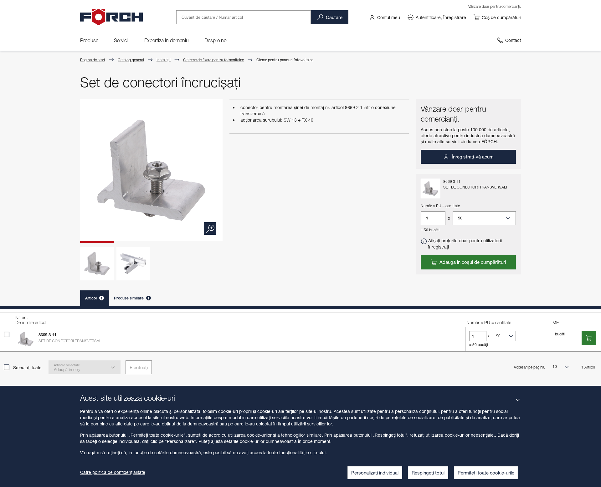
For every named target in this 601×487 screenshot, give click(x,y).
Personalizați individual (374, 472)
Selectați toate (27, 367)
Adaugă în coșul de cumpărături (472, 262)
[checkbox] (6, 334)
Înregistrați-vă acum (472, 156)
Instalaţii (164, 60)
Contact (513, 40)
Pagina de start (92, 60)
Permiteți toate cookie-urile (486, 472)
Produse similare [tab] (132, 298)
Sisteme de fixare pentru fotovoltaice (213, 60)
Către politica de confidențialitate (112, 472)
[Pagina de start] (111, 17)
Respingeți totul (428, 472)
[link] (384, 17)
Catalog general (131, 60)
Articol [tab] (94, 298)
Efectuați (139, 367)
